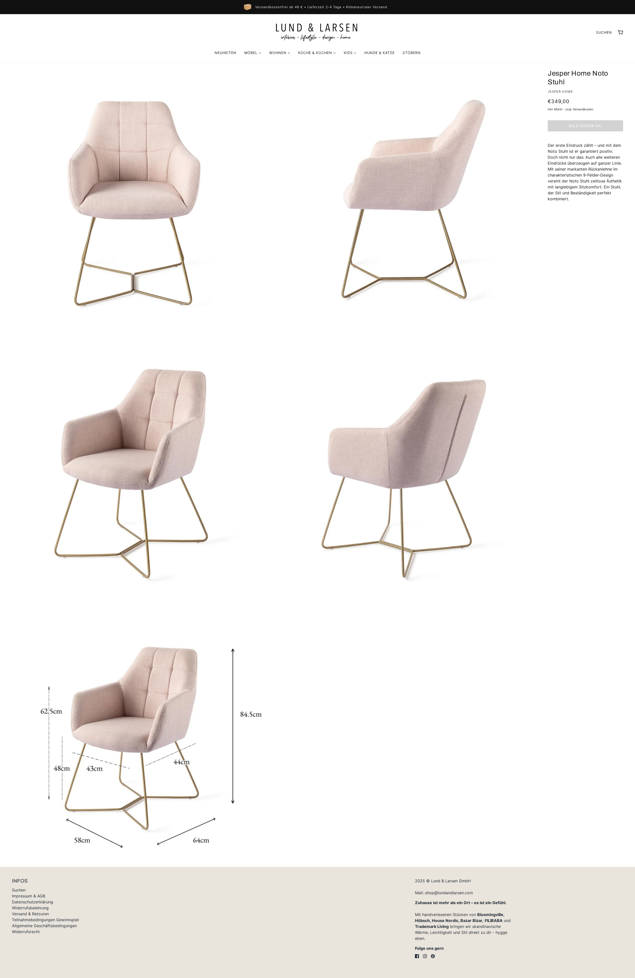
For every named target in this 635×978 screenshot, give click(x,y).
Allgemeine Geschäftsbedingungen (44, 925)
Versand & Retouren (30, 913)
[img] (417, 956)
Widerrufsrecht (26, 931)
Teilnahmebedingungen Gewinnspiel (45, 919)
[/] (317, 32)
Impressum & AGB (28, 895)
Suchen (604, 32)
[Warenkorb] (620, 32)
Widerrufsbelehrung (30, 907)
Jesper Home (560, 91)
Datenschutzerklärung (32, 901)
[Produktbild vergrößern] (133, 196)
